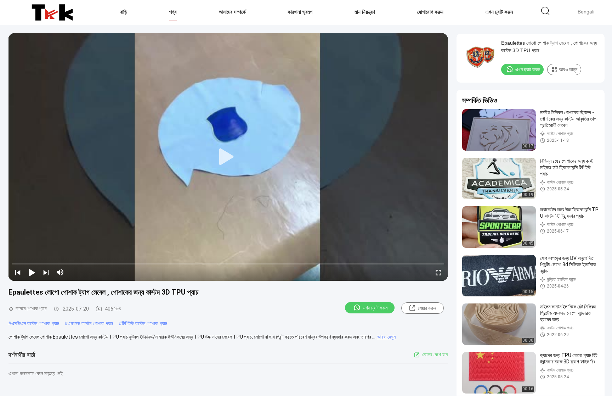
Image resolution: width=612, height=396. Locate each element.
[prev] (18, 272)
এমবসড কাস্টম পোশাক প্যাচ (90, 323)
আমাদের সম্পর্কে (232, 12)
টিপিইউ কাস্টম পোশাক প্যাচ (144, 323)
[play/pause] (32, 272)
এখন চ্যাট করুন (499, 12)
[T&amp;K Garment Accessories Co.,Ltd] (52, 12)
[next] (46, 272)
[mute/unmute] (60, 272)
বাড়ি (123, 12)
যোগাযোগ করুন (430, 12)
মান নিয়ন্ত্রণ (365, 12)
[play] (228, 157)
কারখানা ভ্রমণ (300, 12)
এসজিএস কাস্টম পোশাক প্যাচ (35, 323)
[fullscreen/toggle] (438, 272)
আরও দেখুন (386, 337)
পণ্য (173, 12)
